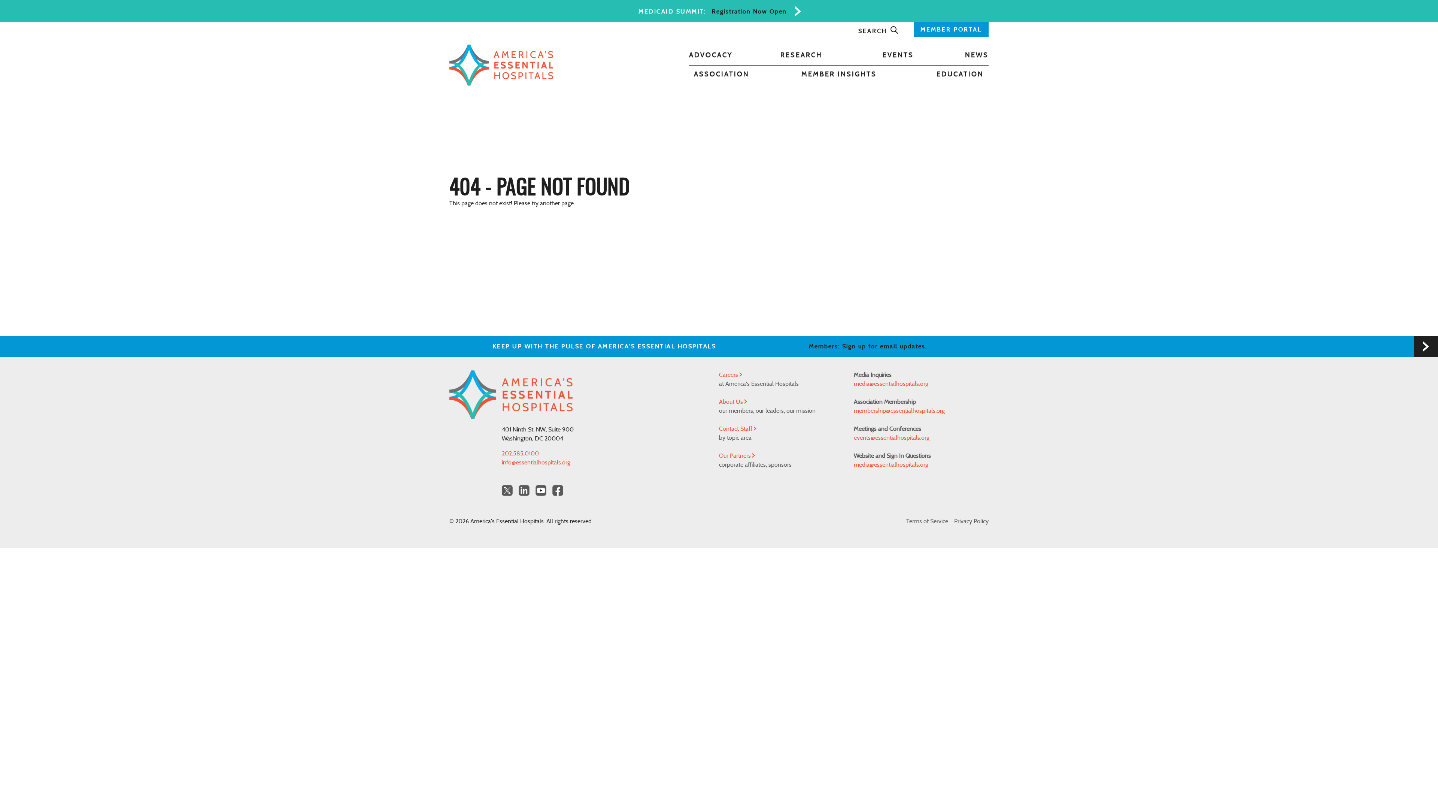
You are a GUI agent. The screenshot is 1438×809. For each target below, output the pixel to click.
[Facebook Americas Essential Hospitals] (557, 490)
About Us (731, 402)
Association (721, 74)
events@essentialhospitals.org (891, 438)
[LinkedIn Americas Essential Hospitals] (524, 490)
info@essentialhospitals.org (536, 463)
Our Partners (735, 456)
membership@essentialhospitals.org (899, 411)
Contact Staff (736, 429)
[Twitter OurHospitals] (507, 490)
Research (801, 55)
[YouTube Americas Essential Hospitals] (541, 490)
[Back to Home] (501, 65)
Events (898, 55)
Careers (729, 375)
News (977, 55)
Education (960, 74)
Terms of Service (927, 521)
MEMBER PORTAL (951, 30)
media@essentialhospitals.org (891, 384)
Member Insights (839, 74)
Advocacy (710, 55)
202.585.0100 (520, 454)
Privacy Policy (971, 521)
